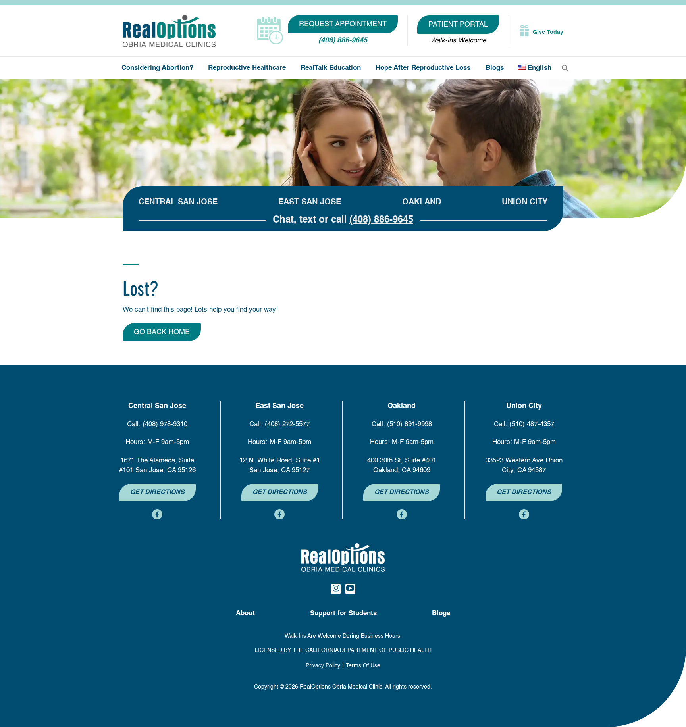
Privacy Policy (323, 666)
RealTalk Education (331, 68)
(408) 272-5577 (287, 424)
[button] (565, 68)
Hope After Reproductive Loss (423, 68)
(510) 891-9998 (409, 424)
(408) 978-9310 (165, 424)
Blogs (495, 68)
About (245, 613)
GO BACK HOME (162, 332)
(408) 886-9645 (342, 40)
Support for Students (343, 613)
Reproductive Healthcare (247, 68)
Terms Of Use (363, 666)
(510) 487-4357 (531, 424)
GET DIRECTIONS (157, 492)
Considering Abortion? (157, 68)
